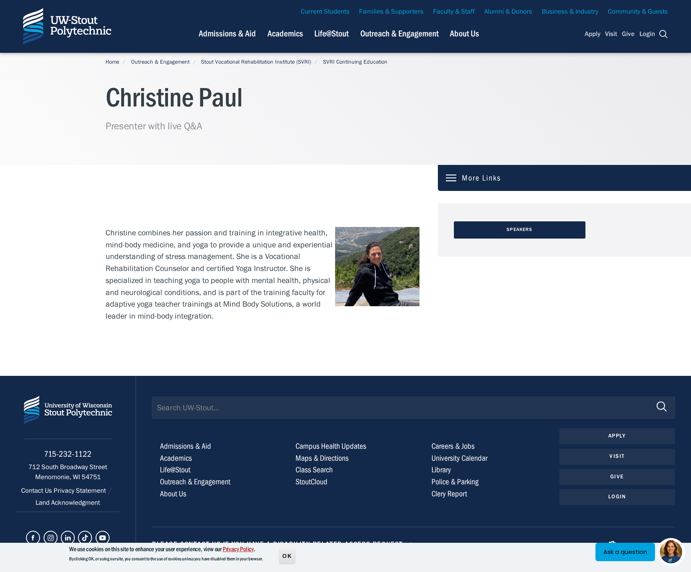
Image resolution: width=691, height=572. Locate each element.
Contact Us (37, 491)
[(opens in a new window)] (33, 538)
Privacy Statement (81, 491)
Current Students (325, 12)
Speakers (519, 229)
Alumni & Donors (508, 12)
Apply (593, 34)
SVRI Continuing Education (355, 62)
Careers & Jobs (453, 446)
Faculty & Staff (454, 12)
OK (287, 555)
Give (628, 34)
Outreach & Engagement (399, 33)
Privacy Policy (238, 549)
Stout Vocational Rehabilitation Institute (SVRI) (256, 62)
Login (647, 34)
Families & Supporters (391, 12)
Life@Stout (331, 33)
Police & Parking (455, 481)
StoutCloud (312, 481)
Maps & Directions (322, 458)
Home (112, 62)
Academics (285, 33)
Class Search (314, 469)
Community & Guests (638, 12)
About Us (464, 33)
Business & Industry (570, 12)
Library (441, 469)
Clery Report (449, 493)
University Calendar (459, 458)
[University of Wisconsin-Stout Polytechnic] (68, 417)
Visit (611, 34)
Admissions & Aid (227, 33)
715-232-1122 (68, 454)
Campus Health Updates (331, 446)
